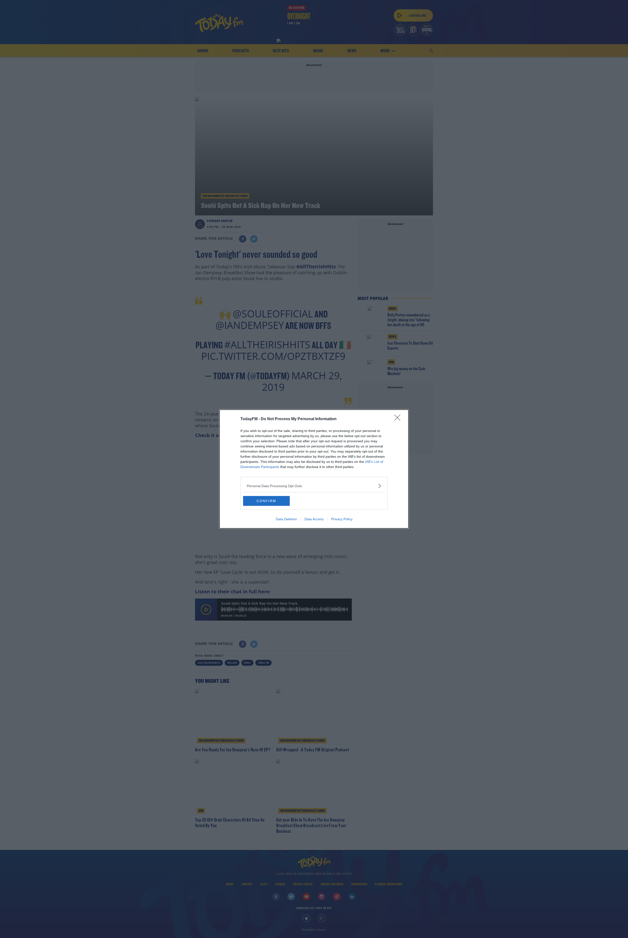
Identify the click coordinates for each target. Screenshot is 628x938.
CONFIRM (266, 501)
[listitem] (314, 485)
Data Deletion (286, 519)
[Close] (399, 419)
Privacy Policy (342, 519)
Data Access (314, 519)
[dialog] (314, 469)
